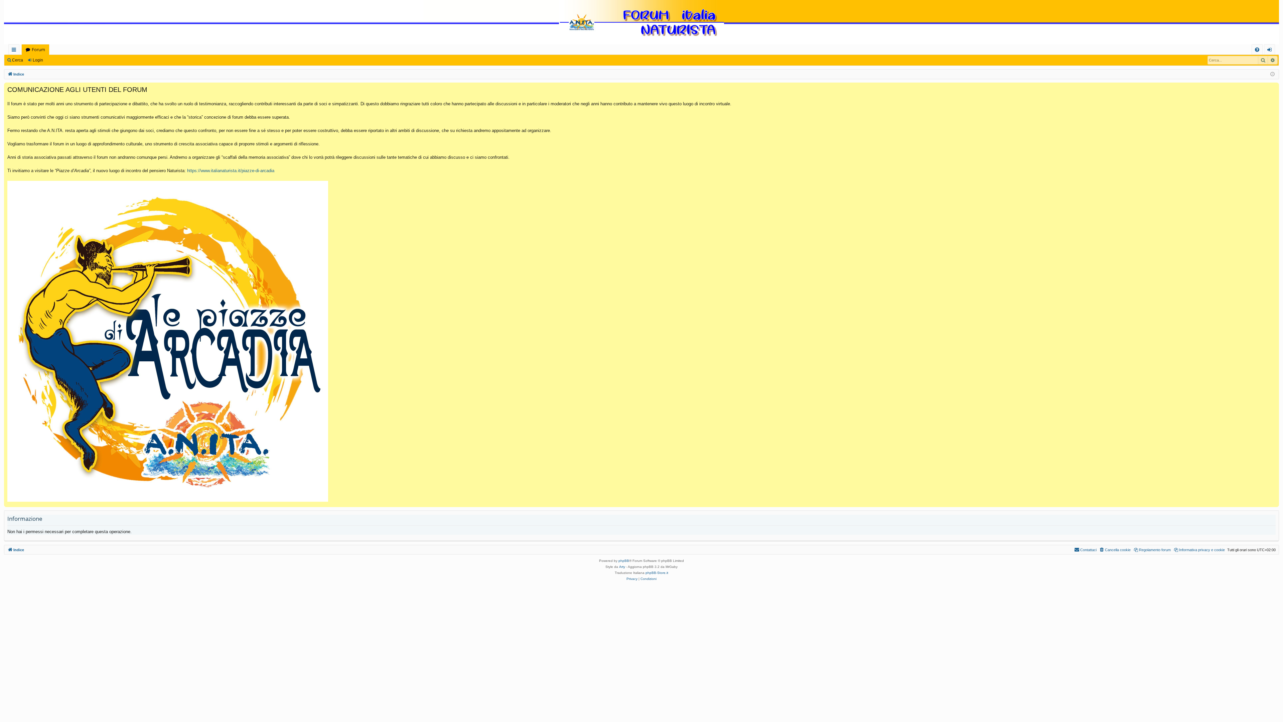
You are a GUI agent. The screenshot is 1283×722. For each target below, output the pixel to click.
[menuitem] (1257, 49)
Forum (38, 49)
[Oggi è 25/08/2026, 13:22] (1272, 74)
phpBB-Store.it (657, 573)
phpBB (623, 561)
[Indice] (641, 22)
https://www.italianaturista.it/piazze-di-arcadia (230, 170)
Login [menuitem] (1271, 50)
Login (38, 60)
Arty (622, 567)
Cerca (17, 60)
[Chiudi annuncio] (1274, 88)
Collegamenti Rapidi (15, 50)
